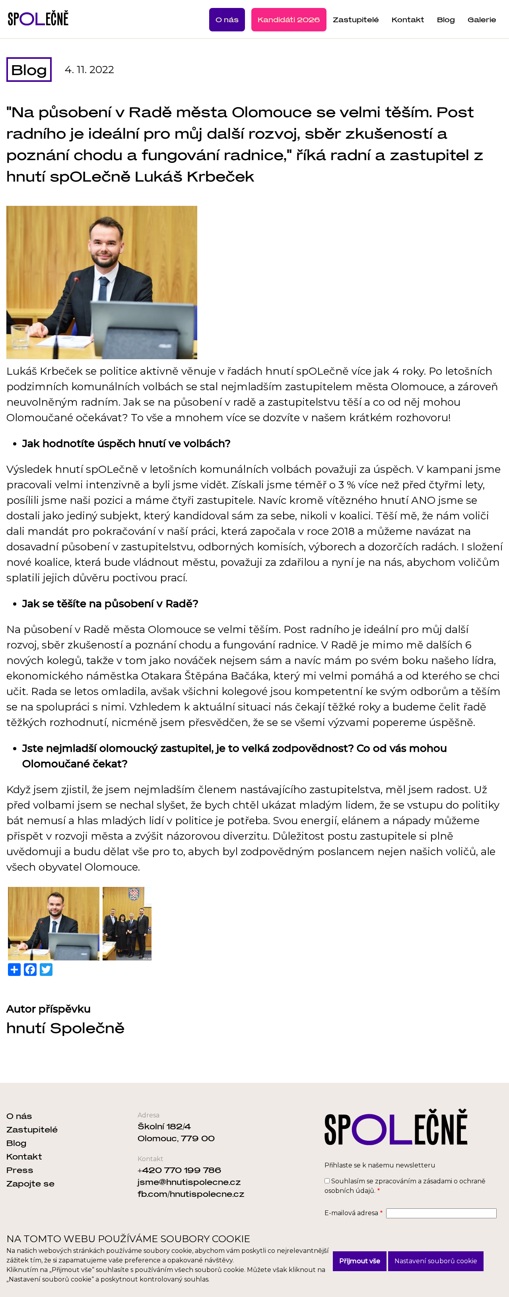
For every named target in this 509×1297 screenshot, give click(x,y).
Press (19, 1170)
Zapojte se (30, 1183)
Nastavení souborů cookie (435, 1261)
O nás (227, 19)
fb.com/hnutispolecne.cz (191, 1193)
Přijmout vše (359, 1261)
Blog (446, 19)
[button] (53, 923)
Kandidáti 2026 (289, 19)
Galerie (482, 19)
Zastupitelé (356, 19)
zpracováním (395, 1181)
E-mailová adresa (351, 1213)
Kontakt (408, 19)
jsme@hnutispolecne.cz (189, 1182)
